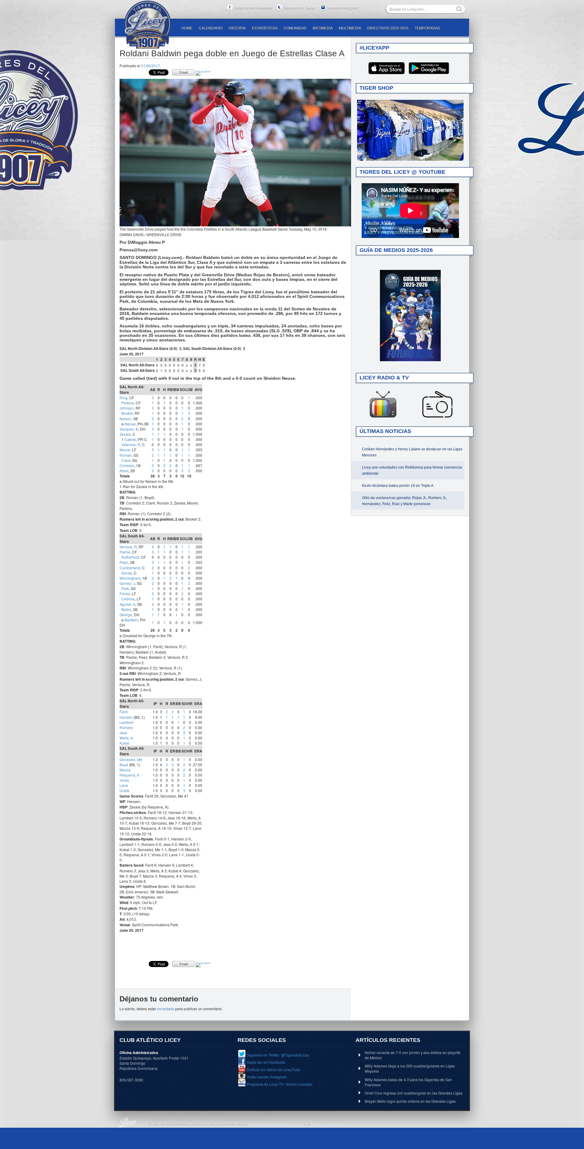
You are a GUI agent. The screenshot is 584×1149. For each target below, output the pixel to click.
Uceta (124, 790)
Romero (126, 727)
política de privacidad (330, 1124)
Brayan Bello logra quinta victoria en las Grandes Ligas (410, 1101)
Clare (125, 460)
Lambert (126, 722)
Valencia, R (130, 444)
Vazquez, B (129, 428)
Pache (125, 551)
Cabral (130, 439)
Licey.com (147, 25)
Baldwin (131, 619)
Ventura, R (128, 546)
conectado (165, 1008)
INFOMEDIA (323, 27)
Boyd (124, 764)
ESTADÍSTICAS (265, 27)
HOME (187, 27)
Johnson (127, 407)
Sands (126, 572)
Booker (127, 413)
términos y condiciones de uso (276, 1124)
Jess (123, 732)
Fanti (124, 711)
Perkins (127, 402)
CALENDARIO (211, 27)
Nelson (125, 418)
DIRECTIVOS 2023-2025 (387, 27)
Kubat (124, 743)
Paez (124, 562)
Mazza (125, 769)
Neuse (130, 423)
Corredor (127, 465)
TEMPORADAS (427, 27)
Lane (124, 785)
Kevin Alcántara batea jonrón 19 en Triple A (397, 486)
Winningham (130, 578)
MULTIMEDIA (350, 27)
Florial (125, 593)
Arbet (124, 470)
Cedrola (128, 598)
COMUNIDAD (295, 27)
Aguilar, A (127, 604)
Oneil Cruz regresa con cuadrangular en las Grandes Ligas (413, 1092)
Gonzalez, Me (131, 759)
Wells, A (126, 737)
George (126, 614)
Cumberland (130, 567)
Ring (123, 397)
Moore (125, 449)
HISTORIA (237, 27)
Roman (126, 455)
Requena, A (129, 774)
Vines (124, 780)
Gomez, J (127, 583)
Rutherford (130, 557)
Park (125, 588)
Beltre (126, 609)
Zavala (125, 434)
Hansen (126, 717)
